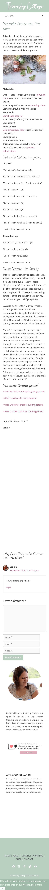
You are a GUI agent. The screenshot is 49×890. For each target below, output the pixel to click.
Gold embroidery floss (13, 129)
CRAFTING (38, 855)
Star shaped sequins (12, 115)
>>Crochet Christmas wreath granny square (23, 391)
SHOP (19, 859)
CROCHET (26, 855)
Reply (8, 587)
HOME (7, 855)
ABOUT (16, 855)
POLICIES (35, 876)
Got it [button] (2, 888)
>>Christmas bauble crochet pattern (20, 398)
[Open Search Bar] (43, 15)
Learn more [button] (36, 884)
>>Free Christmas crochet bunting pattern (23, 404)
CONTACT (28, 859)
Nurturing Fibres (38, 105)
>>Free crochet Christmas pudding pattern (23, 411)
